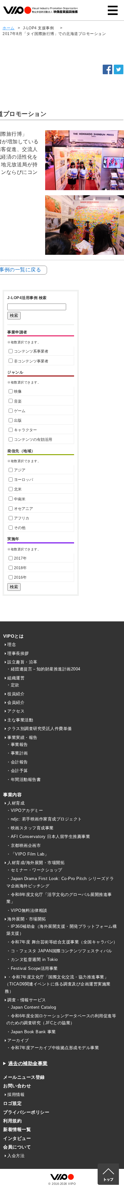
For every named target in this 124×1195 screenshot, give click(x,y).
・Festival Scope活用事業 (32, 968)
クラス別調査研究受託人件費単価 (39, 728)
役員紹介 (15, 693)
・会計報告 (17, 762)
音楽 (18, 401)
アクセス (15, 711)
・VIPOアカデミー (24, 810)
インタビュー (17, 1138)
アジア (19, 470)
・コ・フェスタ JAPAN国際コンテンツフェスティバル (59, 950)
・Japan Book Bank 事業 (31, 1031)
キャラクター (25, 430)
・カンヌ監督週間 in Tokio (32, 959)
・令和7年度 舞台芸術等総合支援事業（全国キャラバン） (62, 942)
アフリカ (21, 518)
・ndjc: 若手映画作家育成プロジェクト (44, 819)
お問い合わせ (17, 1085)
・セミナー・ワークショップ (34, 870)
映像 (18, 391)
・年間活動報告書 (23, 779)
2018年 (20, 568)
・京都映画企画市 (23, 845)
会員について (17, 1146)
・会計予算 (17, 770)
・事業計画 (17, 753)
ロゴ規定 (12, 1103)
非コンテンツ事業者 (31, 361)
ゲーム (19, 411)
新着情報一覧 (17, 1129)
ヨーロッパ (23, 479)
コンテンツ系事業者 (31, 351)
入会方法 (15, 1155)
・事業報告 (17, 744)
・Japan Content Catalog (31, 1007)
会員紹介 (15, 702)
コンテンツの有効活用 (33, 439)
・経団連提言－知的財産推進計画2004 (43, 669)
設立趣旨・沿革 (22, 662)
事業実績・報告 (22, 737)
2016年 (20, 577)
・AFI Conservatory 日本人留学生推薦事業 (48, 836)
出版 (18, 420)
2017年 (20, 558)
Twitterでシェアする (118, 69)
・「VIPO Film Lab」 (27, 854)
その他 (19, 528)
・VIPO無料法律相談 (26, 910)
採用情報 (15, 1094)
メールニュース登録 (24, 1077)
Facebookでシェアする (107, 69)
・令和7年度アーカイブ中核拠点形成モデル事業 (52, 1047)
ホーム (9, 28)
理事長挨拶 (18, 653)
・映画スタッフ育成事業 (30, 828)
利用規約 (12, 1120)
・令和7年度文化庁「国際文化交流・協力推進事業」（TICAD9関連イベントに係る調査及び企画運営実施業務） (58, 984)
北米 (18, 489)
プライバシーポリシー (26, 1112)
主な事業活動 (20, 720)
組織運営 (15, 678)
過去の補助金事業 (28, 1063)
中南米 (19, 499)
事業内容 (12, 794)
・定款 (12, 685)
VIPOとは (13, 636)
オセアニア (23, 508)
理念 (11, 644)
